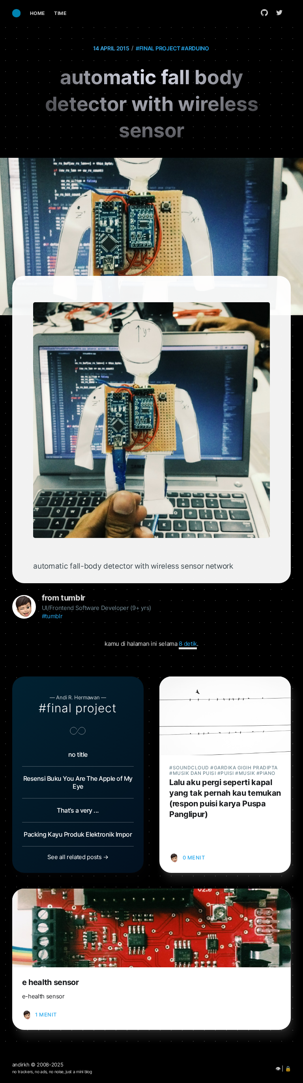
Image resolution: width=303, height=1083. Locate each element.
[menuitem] (37, 13)
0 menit (194, 857)
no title (78, 754)
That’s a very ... (78, 810)
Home (37, 13)
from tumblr (63, 597)
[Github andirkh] (264, 12)
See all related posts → (77, 857)
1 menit (46, 1014)
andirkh (21, 1064)
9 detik (188, 643)
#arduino (195, 48)
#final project (158, 48)
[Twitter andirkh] (281, 12)
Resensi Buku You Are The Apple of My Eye (78, 782)
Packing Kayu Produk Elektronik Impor (78, 834)
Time (60, 13)
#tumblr (52, 616)
